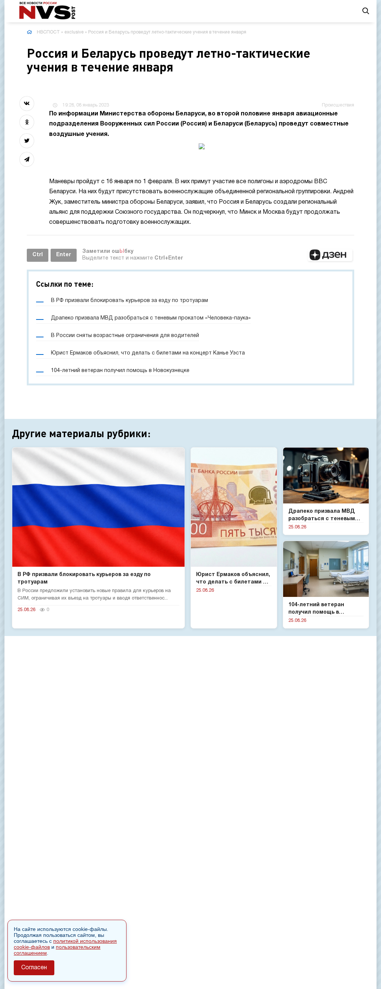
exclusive (74, 32)
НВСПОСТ (48, 32)
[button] (330, 255)
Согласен (34, 967)
